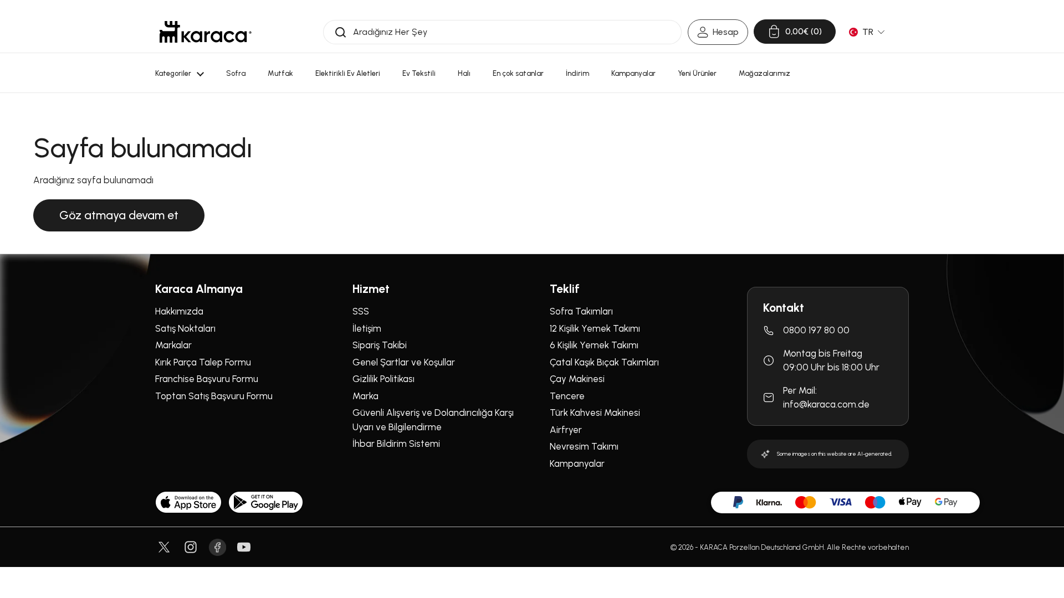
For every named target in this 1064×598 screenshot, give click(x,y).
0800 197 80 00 (816, 330)
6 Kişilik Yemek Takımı (594, 344)
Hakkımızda (179, 311)
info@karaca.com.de (826, 404)
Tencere (567, 395)
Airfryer (566, 429)
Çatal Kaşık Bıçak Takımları (604, 362)
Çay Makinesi (577, 378)
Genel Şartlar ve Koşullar (403, 362)
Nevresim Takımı (584, 446)
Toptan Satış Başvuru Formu (214, 395)
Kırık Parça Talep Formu (203, 362)
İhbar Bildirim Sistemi (396, 443)
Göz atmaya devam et (118, 215)
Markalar (173, 344)
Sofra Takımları (581, 311)
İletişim (366, 328)
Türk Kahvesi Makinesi (595, 412)
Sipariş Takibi (379, 344)
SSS (360, 311)
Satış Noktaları (185, 328)
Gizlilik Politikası (383, 378)
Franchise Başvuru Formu (206, 378)
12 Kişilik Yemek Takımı (595, 328)
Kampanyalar (577, 463)
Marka (365, 395)
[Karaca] (205, 32)
